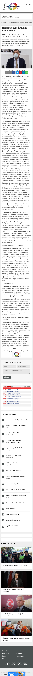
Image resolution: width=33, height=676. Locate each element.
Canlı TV (4, 650)
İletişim (4, 656)
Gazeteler (19, 653)
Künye (4, 659)
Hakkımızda (19, 656)
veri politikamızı (8, 674)
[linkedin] (23, 72)
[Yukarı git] (30, 673)
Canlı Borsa (5, 653)
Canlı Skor (19, 650)
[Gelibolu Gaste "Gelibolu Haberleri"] (11, 6)
